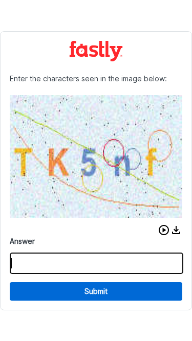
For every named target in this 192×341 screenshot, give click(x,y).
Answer (22, 241)
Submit (96, 291)
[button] (164, 230)
